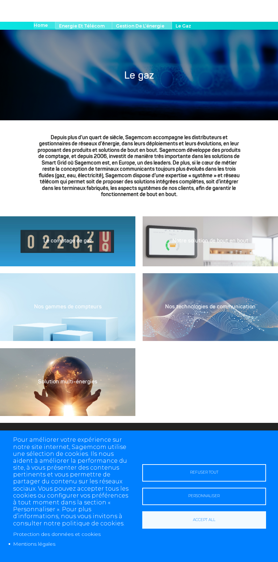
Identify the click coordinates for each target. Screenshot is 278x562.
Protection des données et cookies (57, 534)
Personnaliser (204, 496)
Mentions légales (34, 544)
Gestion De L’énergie (140, 26)
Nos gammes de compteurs (68, 307)
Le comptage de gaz (67, 241)
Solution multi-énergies (67, 382)
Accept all (204, 519)
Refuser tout (204, 472)
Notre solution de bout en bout (210, 241)
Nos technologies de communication (210, 307)
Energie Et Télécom (82, 26)
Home (41, 25)
